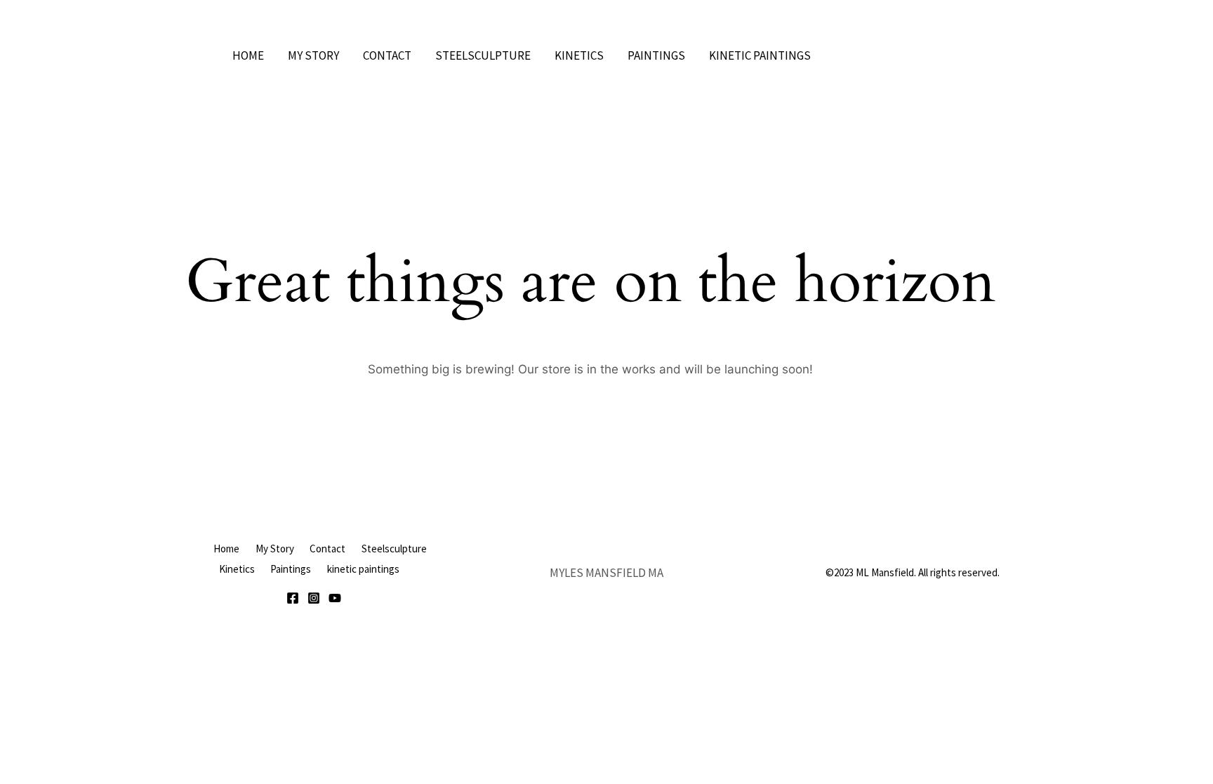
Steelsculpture (483, 55)
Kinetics (579, 55)
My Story (313, 55)
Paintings (656, 55)
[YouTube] (335, 598)
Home (248, 55)
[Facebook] (292, 598)
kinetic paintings (760, 55)
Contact (387, 55)
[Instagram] (313, 598)
